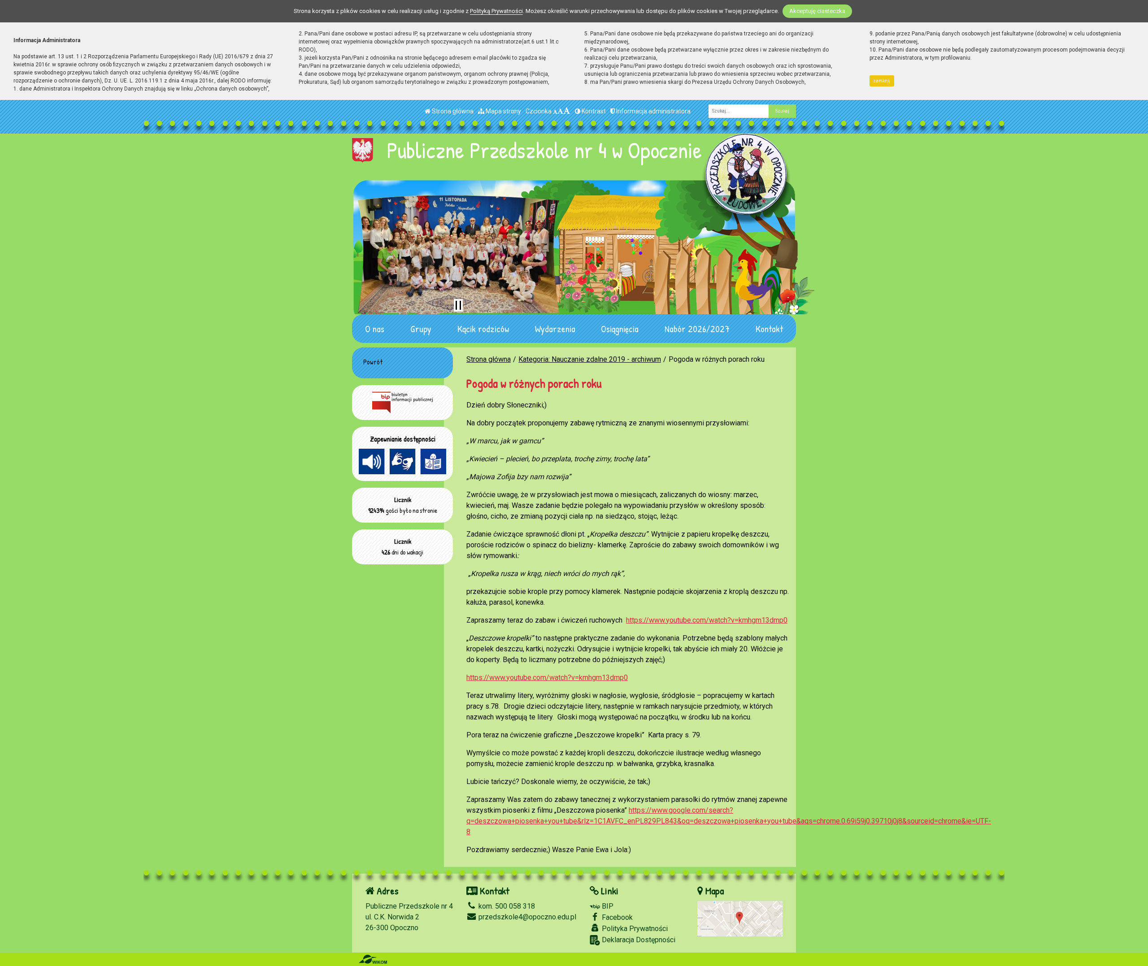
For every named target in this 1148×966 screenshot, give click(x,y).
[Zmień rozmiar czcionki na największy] (566, 111)
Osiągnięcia (620, 328)
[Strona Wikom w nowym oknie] (373, 959)
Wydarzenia (555, 328)
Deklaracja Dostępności (637, 940)
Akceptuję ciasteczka (817, 11)
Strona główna (452, 111)
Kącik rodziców (483, 328)
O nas (374, 328)
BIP (606, 906)
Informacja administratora (653, 111)
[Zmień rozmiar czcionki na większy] (560, 111)
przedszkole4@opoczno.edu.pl (526, 917)
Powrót (373, 362)
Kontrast (593, 111)
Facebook (616, 917)
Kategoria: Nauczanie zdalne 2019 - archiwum (589, 359)
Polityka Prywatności (634, 928)
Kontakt (769, 328)
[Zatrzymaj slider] (458, 305)
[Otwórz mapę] (740, 918)
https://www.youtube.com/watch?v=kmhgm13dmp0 (706, 620)
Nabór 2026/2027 (697, 328)
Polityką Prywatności (496, 11)
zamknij (881, 80)
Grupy (420, 328)
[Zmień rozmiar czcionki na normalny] (555, 111)
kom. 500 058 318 (506, 906)
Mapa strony (502, 111)
